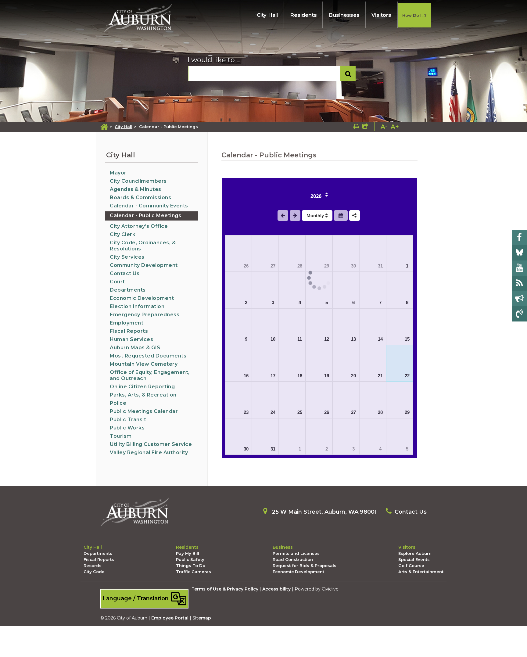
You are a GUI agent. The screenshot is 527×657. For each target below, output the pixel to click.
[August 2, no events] (238, 290)
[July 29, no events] (319, 253)
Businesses (344, 15)
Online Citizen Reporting (142, 387)
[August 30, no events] (238, 436)
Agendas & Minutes (135, 189)
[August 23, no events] (238, 400)
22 (407, 375)
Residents (303, 15)
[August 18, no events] (292, 363)
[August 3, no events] (265, 290)
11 (299, 339)
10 (273, 339)
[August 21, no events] (372, 363)
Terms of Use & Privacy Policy (225, 589)
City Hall (267, 15)
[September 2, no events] (319, 436)
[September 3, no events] (345, 436)
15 (407, 339)
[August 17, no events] (265, 363)
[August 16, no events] (238, 363)
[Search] (348, 74)
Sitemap (201, 618)
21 (380, 375)
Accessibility (276, 589)
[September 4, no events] (372, 436)
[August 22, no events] (399, 363)
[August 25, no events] (292, 400)
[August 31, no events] (265, 436)
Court (117, 282)
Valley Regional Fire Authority (149, 452)
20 (353, 375)
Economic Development (142, 298)
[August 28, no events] (372, 400)
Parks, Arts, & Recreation (143, 395)
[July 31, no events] (372, 253)
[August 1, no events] (399, 253)
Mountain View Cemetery (143, 364)
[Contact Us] (519, 313)
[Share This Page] (365, 127)
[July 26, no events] (238, 253)
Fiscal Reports (129, 331)
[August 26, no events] (319, 400)
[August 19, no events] (319, 363)
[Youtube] (519, 268)
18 (299, 375)
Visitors (381, 15)
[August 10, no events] (265, 326)
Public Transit (128, 419)
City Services (127, 257)
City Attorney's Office (139, 226)
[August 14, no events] (372, 326)
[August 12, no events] (319, 326)
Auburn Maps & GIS (135, 347)
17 (273, 375)
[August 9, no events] (238, 326)
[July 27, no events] (265, 253)
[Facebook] (519, 237)
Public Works (127, 428)
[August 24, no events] (265, 400)
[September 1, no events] (292, 436)
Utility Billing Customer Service (151, 444)
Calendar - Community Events (149, 206)
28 (299, 265)
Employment (126, 323)
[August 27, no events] (345, 400)
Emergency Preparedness (144, 315)
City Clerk (122, 234)
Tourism (121, 436)
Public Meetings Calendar (144, 411)
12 (326, 339)
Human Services (131, 339)
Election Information (137, 306)
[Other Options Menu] (354, 215)
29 (407, 412)
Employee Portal (169, 618)
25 (299, 412)
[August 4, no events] (292, 290)
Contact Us (124, 273)
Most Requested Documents (148, 356)
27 (273, 265)
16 (246, 375)
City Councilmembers (138, 181)
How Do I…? (414, 15)
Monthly (316, 215)
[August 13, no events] (345, 326)
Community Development (144, 265)
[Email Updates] (519, 298)
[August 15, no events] (399, 326)
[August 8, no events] (399, 290)
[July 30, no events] (345, 253)
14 (380, 339)
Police (118, 403)
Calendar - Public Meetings (145, 215)
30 (353, 265)
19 (326, 375)
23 (246, 412)
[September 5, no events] (399, 436)
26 (246, 265)
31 (380, 265)
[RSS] (519, 283)
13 (353, 339)
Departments (128, 290)
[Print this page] (356, 126)
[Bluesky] (519, 252)
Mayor (118, 173)
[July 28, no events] (292, 253)
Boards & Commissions (140, 197)
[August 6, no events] (345, 290)
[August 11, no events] (292, 326)
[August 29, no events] (399, 400)
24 (273, 412)
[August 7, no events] (372, 290)
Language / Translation (136, 598)
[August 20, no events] (345, 363)
